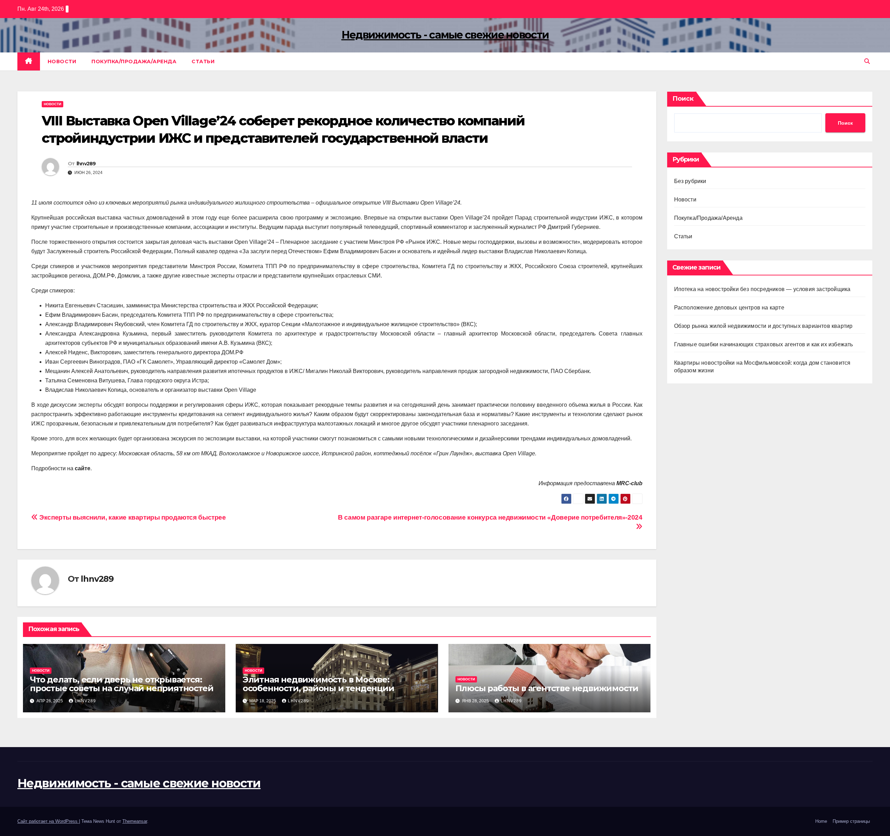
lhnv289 (86, 163)
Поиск (683, 98)
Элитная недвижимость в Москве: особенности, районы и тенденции (318, 683)
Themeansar (134, 821)
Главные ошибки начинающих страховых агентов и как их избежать (763, 344)
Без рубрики (690, 181)
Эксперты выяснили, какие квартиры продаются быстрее (132, 517)
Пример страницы (851, 821)
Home (821, 821)
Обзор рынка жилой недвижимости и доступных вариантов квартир (763, 326)
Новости (62, 61)
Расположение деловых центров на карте (729, 308)
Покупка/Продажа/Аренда (133, 61)
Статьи (203, 61)
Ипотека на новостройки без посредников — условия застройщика (762, 289)
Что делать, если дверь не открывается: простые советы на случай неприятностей (121, 683)
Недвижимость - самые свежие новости (445, 34)
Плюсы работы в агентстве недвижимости (547, 688)
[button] (867, 61)
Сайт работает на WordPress (48, 821)
